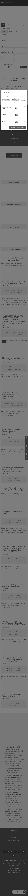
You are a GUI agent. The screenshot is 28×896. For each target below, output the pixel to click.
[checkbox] (25, 106)
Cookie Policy (21, 102)
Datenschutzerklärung (10, 102)
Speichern (12, 127)
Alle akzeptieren (21, 127)
